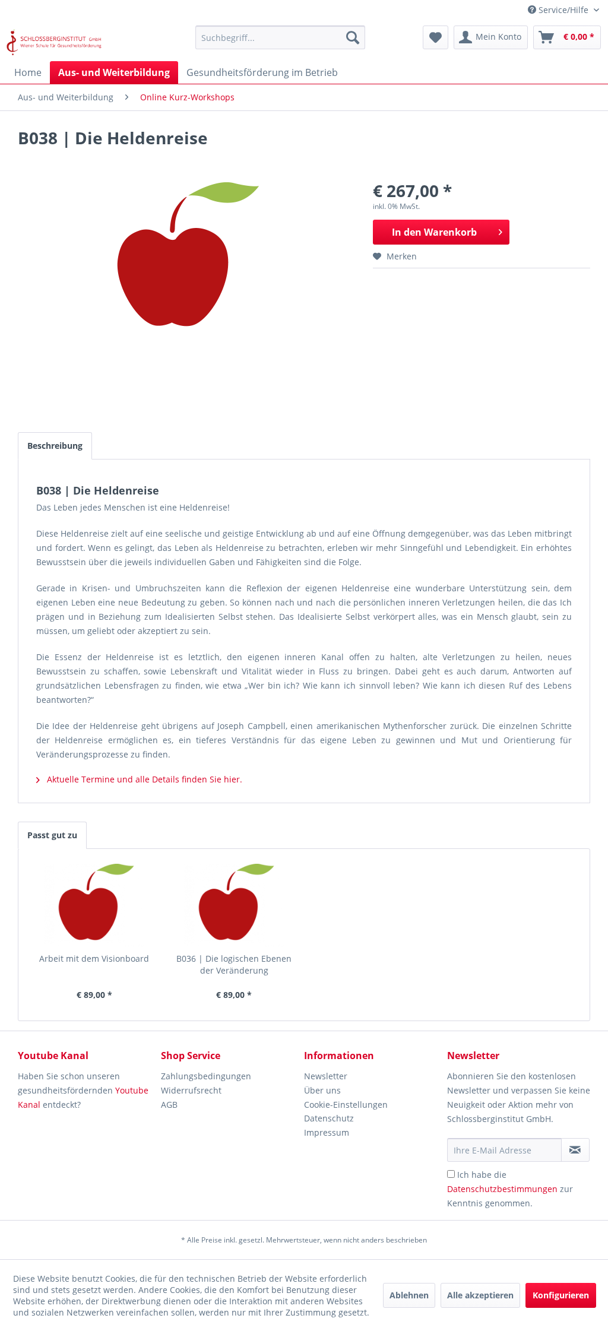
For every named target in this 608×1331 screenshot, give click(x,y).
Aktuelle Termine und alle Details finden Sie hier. (143, 779)
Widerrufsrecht (191, 1090)
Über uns (322, 1090)
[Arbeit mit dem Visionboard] (94, 905)
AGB (169, 1104)
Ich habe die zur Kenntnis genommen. (510, 1189)
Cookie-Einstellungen (346, 1104)
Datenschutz (329, 1118)
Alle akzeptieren (480, 1295)
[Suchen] (352, 37)
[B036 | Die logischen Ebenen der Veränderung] (234, 905)
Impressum (326, 1132)
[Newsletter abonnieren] (575, 1150)
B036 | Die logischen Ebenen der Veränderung (234, 964)
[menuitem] (280, 37)
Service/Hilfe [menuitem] (563, 9)
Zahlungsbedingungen (206, 1076)
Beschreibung (55, 445)
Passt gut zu (52, 835)
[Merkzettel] (435, 37)
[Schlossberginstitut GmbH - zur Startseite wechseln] (54, 40)
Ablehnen (409, 1295)
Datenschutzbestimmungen (502, 1188)
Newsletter (325, 1076)
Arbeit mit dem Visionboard (94, 958)
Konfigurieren (561, 1295)
